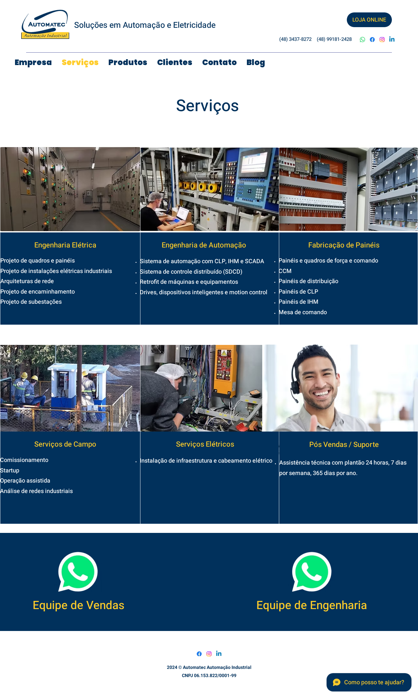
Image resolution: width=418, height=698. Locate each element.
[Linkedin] (392, 39)
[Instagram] (382, 39)
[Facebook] (372, 39)
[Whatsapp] (362, 39)
